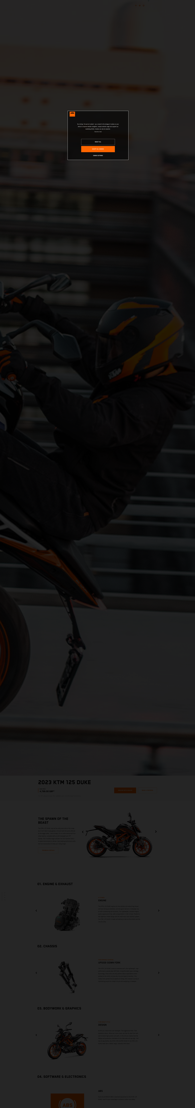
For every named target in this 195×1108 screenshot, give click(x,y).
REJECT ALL (98, 142)
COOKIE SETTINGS (98, 155)
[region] (98, 135)
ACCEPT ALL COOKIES (98, 149)
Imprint (100, 131)
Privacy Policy (96, 131)
